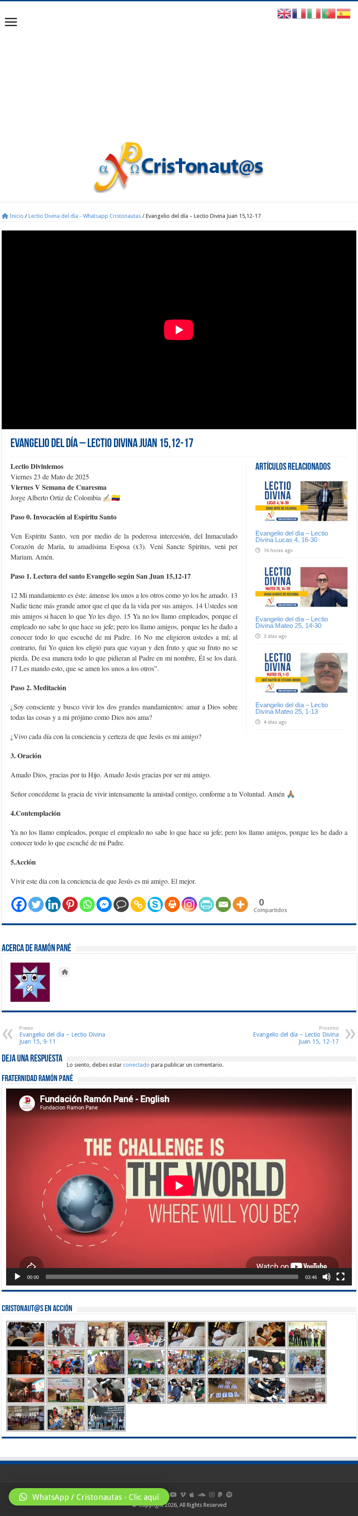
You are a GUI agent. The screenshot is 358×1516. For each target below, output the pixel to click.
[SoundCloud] (202, 1494)
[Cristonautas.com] (179, 165)
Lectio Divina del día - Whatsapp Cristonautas (84, 216)
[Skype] (155, 904)
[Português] (329, 13)
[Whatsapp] (87, 904)
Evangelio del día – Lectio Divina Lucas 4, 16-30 (291, 536)
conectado (136, 1065)
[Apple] (192, 1494)
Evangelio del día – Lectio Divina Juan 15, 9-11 (62, 1035)
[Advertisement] (179, 75)
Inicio (16, 216)
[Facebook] (19, 904)
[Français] (299, 13)
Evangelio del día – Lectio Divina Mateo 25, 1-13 (291, 708)
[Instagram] (189, 904)
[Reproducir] (17, 1276)
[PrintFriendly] (206, 904)
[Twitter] (36, 904)
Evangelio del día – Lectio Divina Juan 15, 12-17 (296, 1035)
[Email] (223, 904)
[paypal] (220, 1494)
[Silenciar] (326, 1276)
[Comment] (121, 904)
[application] (179, 1187)
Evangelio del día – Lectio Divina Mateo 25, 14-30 (291, 622)
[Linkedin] (53, 904)
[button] (89, 1497)
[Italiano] (314, 13)
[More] (240, 904)
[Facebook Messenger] (104, 904)
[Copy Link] (138, 904)
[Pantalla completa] (340, 1276)
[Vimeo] (183, 1494)
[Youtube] (173, 1494)
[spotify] (229, 1494)
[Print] (172, 904)
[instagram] (211, 1494)
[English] (284, 13)
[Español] (344, 13)
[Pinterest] (70, 904)
